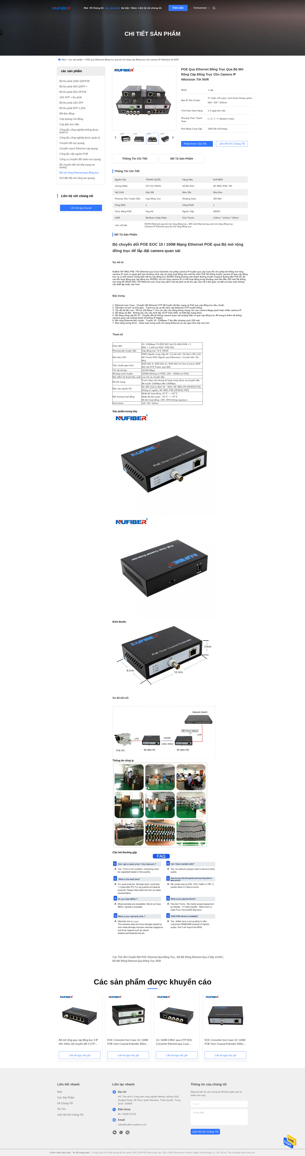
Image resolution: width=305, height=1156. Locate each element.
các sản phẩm (112, 8)
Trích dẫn (178, 8)
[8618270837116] (121, 1133)
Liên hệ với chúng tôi (150, 8)
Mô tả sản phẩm (181, 158)
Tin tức (61, 1109)
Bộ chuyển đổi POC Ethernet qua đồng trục (149, 957)
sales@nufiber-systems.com (132, 1124)
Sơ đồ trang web (81, 1152)
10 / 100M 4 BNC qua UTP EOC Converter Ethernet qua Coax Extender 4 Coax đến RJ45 (174, 1042)
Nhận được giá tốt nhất (198, 143)
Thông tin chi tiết (134, 158)
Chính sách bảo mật (60, 1152)
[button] (63, 1023)
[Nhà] (61, 8)
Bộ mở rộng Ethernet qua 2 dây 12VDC (200, 957)
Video (134, 8)
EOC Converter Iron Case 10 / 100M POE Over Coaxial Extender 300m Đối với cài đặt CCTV (127, 1042)
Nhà (86, 8)
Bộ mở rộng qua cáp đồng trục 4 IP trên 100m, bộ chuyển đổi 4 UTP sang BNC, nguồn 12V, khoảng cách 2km (79, 1042)
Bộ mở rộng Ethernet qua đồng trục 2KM (136, 961)
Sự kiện (125, 8)
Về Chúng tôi (96, 8)
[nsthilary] (127, 1133)
